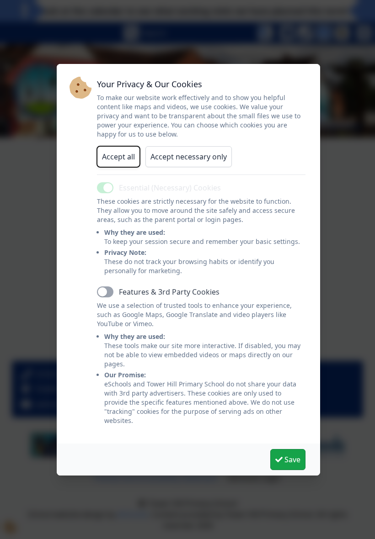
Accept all (118, 157)
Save (291, 459)
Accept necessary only (188, 157)
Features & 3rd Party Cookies (169, 292)
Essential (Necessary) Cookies (170, 188)
